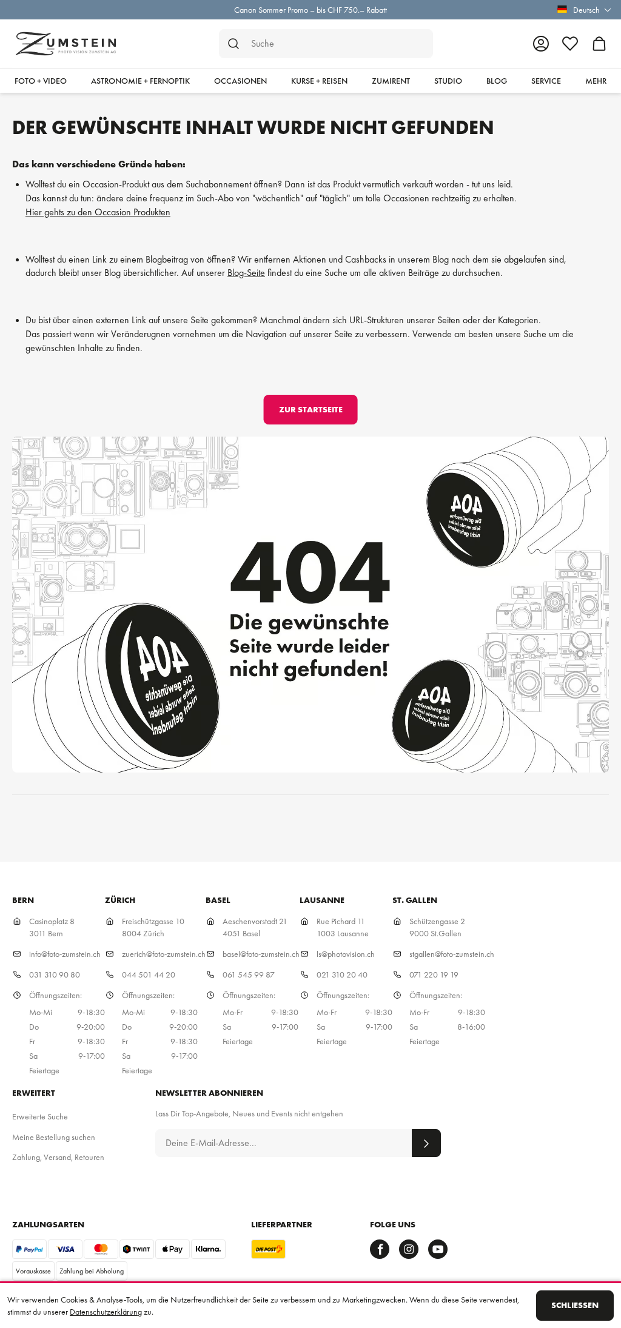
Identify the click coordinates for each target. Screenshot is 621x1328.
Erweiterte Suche (40, 1116)
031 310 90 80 (54, 974)
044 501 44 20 (148, 974)
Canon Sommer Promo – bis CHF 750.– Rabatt (310, 9)
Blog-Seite (246, 272)
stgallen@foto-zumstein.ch (451, 953)
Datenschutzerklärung (106, 1311)
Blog (496, 80)
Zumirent (391, 80)
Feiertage (44, 1070)
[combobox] (326, 43)
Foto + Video (41, 80)
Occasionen (240, 80)
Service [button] (546, 80)
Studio (448, 80)
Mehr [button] (595, 80)
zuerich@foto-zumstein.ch (164, 953)
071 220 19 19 (433, 974)
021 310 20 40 (342, 974)
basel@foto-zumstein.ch (261, 953)
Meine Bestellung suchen (53, 1137)
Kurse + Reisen (319, 80)
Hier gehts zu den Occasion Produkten (97, 212)
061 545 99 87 (249, 974)
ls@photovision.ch (346, 953)
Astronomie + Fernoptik (140, 80)
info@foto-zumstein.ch (65, 953)
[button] (582, 10)
